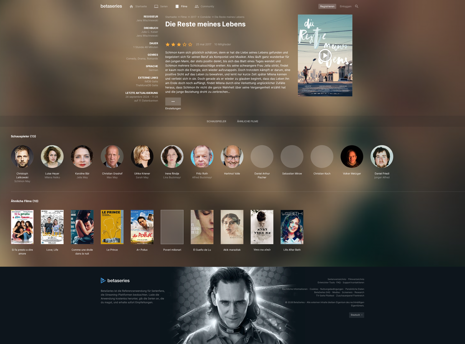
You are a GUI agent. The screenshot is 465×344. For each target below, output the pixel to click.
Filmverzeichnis (356, 279)
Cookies (314, 289)
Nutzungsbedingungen (331, 289)
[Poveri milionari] (172, 227)
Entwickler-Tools (326, 282)
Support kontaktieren (353, 282)
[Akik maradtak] (232, 227)
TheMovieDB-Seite (147, 85)
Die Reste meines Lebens (229, 16)
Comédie (205, 16)
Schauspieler (216, 121)
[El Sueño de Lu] (202, 227)
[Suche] (356, 6)
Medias (336, 292)
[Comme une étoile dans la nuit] (82, 227)
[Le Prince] (112, 227)
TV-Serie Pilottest (325, 295)
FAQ (338, 282)
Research (359, 292)
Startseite (171, 16)
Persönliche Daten (354, 289)
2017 (193, 16)
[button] (22, 164)
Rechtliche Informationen (295, 289)
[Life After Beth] (292, 227)
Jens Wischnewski (147, 20)
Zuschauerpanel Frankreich (350, 295)
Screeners (347, 292)
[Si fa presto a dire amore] (22, 227)
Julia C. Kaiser (149, 31)
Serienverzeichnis (337, 279)
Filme (184, 16)
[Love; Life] (52, 227)
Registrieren (327, 6)
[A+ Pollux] (142, 227)
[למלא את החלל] (262, 227)
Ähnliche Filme (247, 121)
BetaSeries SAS (322, 292)
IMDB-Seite (151, 81)
